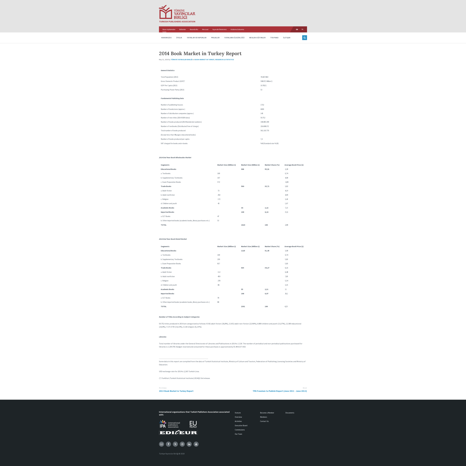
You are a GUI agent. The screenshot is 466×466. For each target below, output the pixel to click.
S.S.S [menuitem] (164, 32)
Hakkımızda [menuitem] (166, 37)
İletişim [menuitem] (286, 37)
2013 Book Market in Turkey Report (176, 391)
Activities (238, 421)
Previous (162, 388)
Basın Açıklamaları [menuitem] (169, 29)
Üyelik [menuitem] (179, 37)
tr (302, 29)
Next (305, 388)
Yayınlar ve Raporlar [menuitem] (196, 37)
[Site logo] (177, 21)
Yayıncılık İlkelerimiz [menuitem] (219, 29)
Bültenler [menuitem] (182, 29)
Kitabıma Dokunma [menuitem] (237, 29)
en (297, 29)
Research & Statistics (224, 59)
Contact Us (264, 421)
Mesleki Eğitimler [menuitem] (257, 37)
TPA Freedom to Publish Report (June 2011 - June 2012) (280, 391)
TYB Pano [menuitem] (274, 37)
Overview (238, 417)
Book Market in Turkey (204, 59)
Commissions (240, 430)
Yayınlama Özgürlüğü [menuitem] (234, 37)
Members (263, 417)
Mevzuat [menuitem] (205, 29)
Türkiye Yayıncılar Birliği (182, 59)
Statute (238, 413)
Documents (289, 413)
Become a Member (267, 413)
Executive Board (241, 425)
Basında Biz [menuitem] (194, 29)
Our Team (238, 434)
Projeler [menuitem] (215, 37)
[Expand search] (304, 37)
